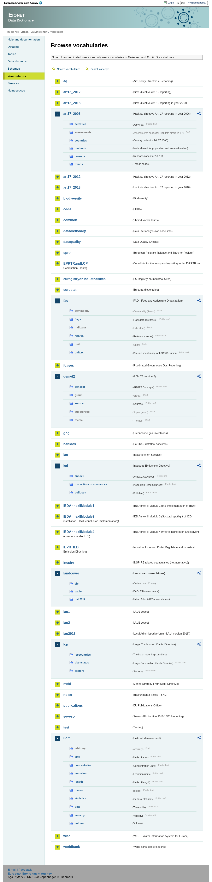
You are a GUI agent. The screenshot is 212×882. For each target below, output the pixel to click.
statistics (80, 798)
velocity (80, 815)
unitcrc (79, 352)
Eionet (24, 32)
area (77, 756)
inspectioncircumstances (91, 484)
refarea (79, 335)
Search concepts (99, 69)
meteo (79, 790)
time (77, 806)
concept (80, 386)
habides (69, 444)
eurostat (69, 289)
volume (79, 823)
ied (65, 465)
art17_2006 (72, 113)
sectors (79, 670)
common (70, 220)
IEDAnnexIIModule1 (78, 506)
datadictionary (74, 231)
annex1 (79, 476)
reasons (80, 156)
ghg (66, 433)
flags (78, 319)
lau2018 (69, 633)
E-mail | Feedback (20, 869)
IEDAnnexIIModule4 (78, 532)
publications (73, 705)
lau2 (66, 622)
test (66, 727)
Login (170, 2)
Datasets (13, 46)
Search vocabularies (68, 69)
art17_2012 (72, 176)
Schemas (14, 68)
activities (80, 124)
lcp (65, 644)
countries (81, 140)
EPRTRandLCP (75, 263)
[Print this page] (178, 3)
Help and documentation (24, 39)
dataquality (72, 242)
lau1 (66, 611)
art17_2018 (72, 187)
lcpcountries (83, 654)
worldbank (71, 847)
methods (80, 148)
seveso (69, 716)
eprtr (67, 252)
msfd (67, 684)
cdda (67, 209)
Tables (12, 54)
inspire (68, 562)
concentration (83, 765)
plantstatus (82, 662)
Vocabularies (17, 76)
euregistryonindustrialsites (84, 279)
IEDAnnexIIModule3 (78, 516)
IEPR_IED (71, 547)
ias (65, 454)
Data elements (17, 61)
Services (13, 83)
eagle (78, 591)
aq (65, 81)
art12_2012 (72, 92)
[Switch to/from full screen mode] (183, 3)
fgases (68, 365)
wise (66, 836)
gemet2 (69, 376)
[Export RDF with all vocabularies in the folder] (199, 114)
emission (81, 773)
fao (65, 300)
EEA (24, 3)
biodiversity (72, 198)
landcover (71, 573)
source (79, 403)
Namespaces (16, 90)
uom (66, 738)
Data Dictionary (39, 32)
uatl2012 (80, 599)
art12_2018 (72, 103)
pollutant (80, 492)
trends (79, 164)
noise (67, 695)
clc (76, 583)
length (79, 781)
